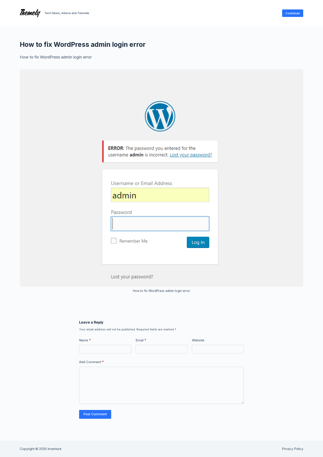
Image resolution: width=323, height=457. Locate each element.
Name (85, 340)
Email (141, 340)
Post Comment (95, 414)
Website (198, 340)
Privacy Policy (292, 449)
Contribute (292, 13)
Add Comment (91, 362)
